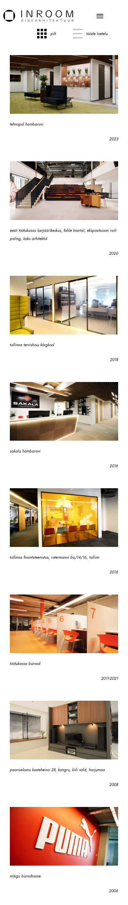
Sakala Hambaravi (25, 451)
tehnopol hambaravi (26, 124)
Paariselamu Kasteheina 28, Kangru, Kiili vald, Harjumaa (57, 770)
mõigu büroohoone (25, 876)
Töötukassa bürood (25, 664)
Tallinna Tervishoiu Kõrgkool (32, 345)
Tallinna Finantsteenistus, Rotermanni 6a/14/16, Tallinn (54, 557)
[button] (100, 15)
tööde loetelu (97, 34)
